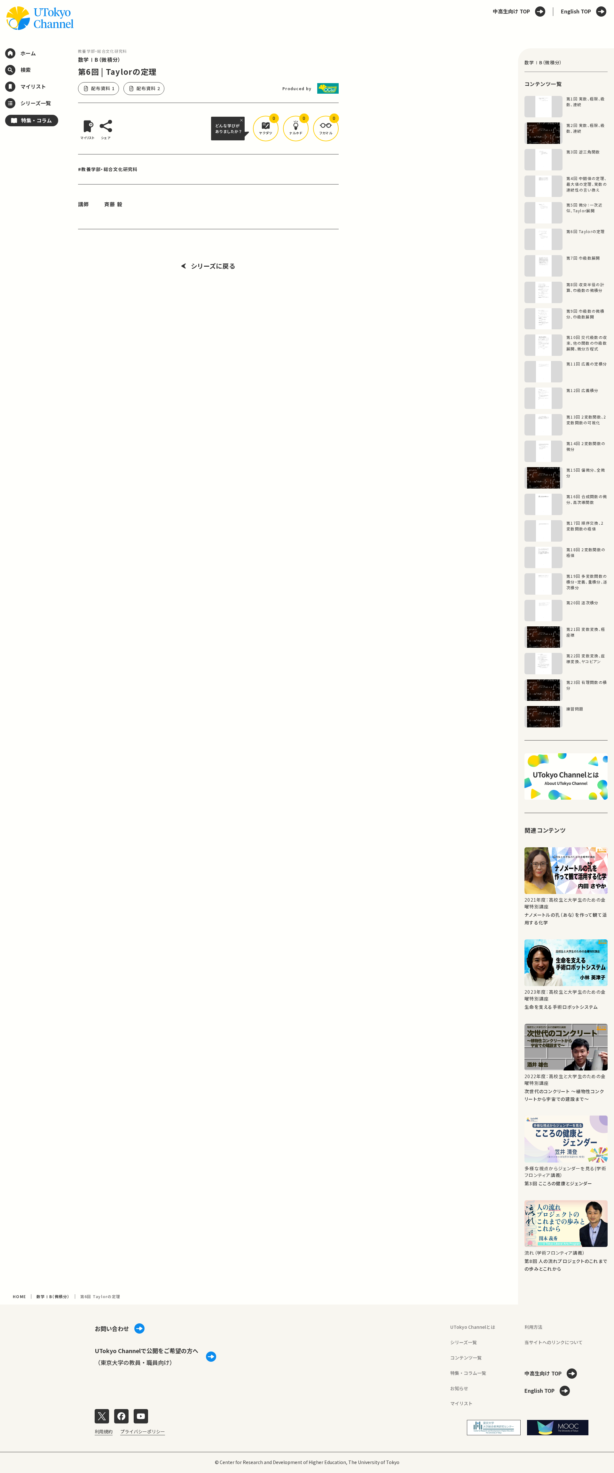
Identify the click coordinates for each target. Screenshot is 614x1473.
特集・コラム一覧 (468, 1373)
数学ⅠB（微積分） (99, 59)
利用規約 (104, 1431)
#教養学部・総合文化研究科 (108, 169)
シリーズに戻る (213, 266)
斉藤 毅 (113, 204)
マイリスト (461, 1403)
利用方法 (533, 1327)
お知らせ (459, 1388)
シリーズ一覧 (463, 1342)
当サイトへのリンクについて (553, 1342)
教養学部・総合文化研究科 (102, 51)
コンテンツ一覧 (466, 1357)
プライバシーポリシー (142, 1431)
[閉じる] (242, 120)
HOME (19, 1296)
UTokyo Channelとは (472, 1327)
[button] (266, 128)
